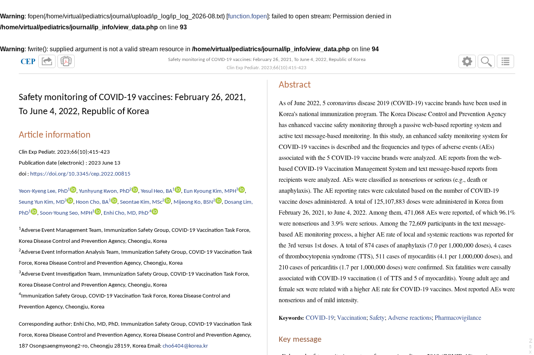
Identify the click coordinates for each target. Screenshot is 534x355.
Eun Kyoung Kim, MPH (210, 191)
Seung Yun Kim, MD (42, 202)
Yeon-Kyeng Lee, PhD (43, 191)
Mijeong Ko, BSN (193, 202)
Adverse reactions (410, 317)
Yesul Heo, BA (156, 191)
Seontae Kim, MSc (141, 202)
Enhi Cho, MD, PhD (126, 213)
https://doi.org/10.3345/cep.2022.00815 (80, 174)
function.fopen (247, 16)
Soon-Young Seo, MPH (66, 213)
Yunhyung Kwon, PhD (104, 191)
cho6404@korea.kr (185, 346)
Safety (377, 317)
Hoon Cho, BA (92, 202)
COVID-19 (320, 317)
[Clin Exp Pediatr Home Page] (28, 61)
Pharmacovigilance (458, 317)
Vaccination (351, 317)
